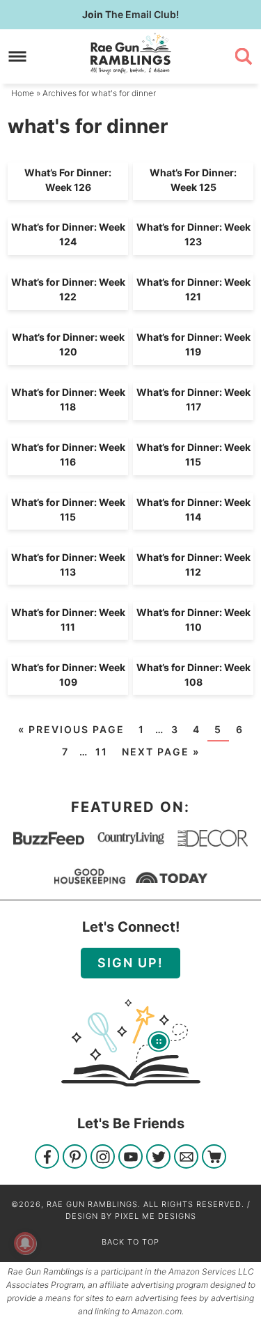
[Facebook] (47, 1158)
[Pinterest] (75, 1158)
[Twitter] (158, 1158)
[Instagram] (102, 1158)
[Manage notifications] (25, 1243)
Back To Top (130, 1242)
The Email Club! (130, 14)
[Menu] (17, 56)
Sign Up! (130, 962)
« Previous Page (71, 729)
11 (101, 752)
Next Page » (161, 752)
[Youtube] (130, 1158)
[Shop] (214, 1158)
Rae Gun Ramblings (131, 54)
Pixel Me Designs (155, 1216)
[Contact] (186, 1158)
